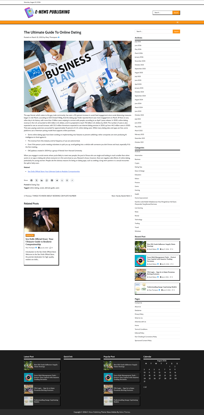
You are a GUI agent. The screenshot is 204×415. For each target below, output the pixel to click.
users (57, 188)
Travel (137, 227)
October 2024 (139, 92)
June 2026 (138, 45)
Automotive (138, 155)
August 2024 (139, 100)
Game (137, 186)
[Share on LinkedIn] (42, 180)
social (42, 188)
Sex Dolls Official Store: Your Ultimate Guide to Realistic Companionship (54, 171)
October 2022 (139, 115)
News (136, 212)
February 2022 (139, 134)
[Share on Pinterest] (52, 180)
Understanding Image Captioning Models (162, 287)
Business (137, 159)
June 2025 (138, 80)
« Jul (145, 387)
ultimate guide (50, 188)
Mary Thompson (51, 37)
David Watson (153, 249)
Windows (138, 231)
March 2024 (139, 107)
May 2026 (138, 49)
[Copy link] (72, 180)
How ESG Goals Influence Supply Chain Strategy (161, 245)
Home (137, 325)
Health (137, 194)
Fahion (137, 179)
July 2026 (138, 42)
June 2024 (138, 103)
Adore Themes (124, 412)
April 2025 (138, 84)
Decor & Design (140, 171)
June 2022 (138, 123)
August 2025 (139, 73)
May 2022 (138, 127)
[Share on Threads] (67, 180)
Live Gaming (139, 208)
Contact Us (138, 303)
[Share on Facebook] (31, 180)
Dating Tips (35, 185)
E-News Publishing (94, 412)
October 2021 (139, 142)
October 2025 (139, 65)
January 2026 (139, 57)
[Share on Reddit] (57, 180)
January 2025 (139, 88)
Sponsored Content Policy (143, 340)
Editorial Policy (139, 333)
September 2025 (140, 69)
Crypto (137, 163)
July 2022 (138, 119)
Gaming (137, 190)
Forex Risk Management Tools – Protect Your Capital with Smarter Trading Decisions (161, 259)
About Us (138, 307)
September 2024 (140, 96)
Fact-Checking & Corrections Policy (146, 337)
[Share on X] (37, 180)
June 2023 (138, 111)
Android (137, 151)
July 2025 (138, 76)
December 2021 (140, 138)
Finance (137, 182)
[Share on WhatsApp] (47, 180)
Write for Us (139, 318)
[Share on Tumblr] (62, 180)
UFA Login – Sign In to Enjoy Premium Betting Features (161, 273)
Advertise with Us (140, 322)
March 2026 (139, 53)
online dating (34, 188)
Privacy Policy (139, 314)
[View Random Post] (177, 22)
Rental (137, 216)
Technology (138, 219)
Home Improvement (141, 198)
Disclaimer (138, 310)
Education (138, 175)
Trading (137, 223)
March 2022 (138, 131)
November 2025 (140, 61)
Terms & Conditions (141, 329)
